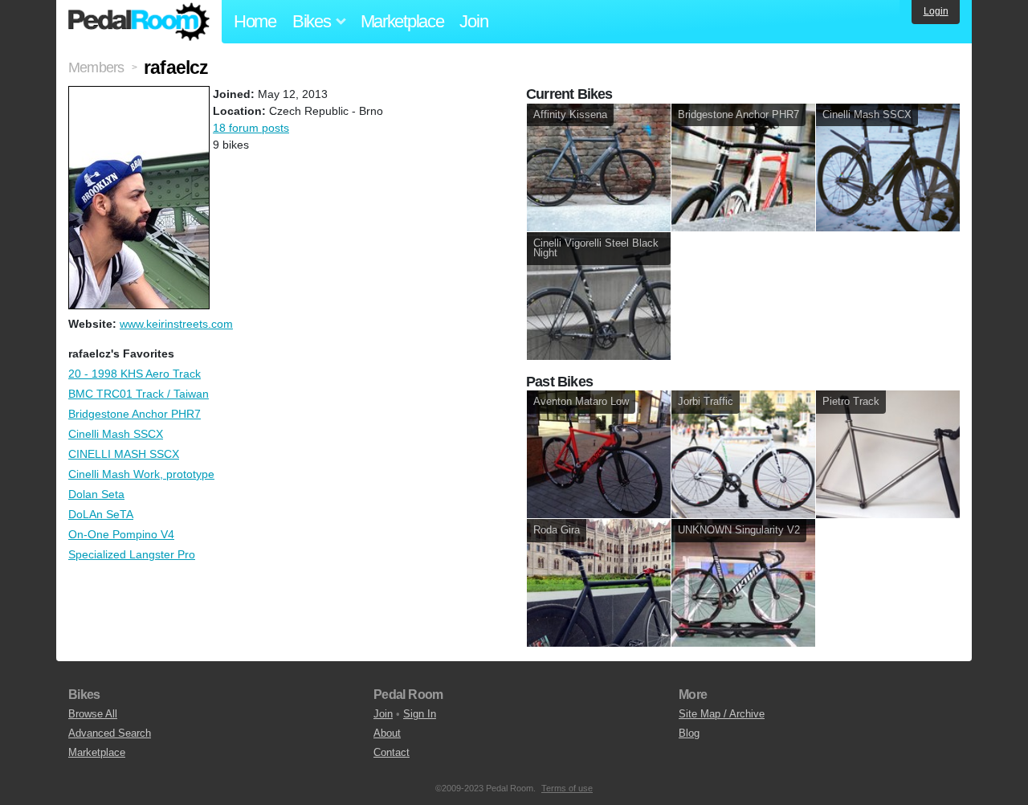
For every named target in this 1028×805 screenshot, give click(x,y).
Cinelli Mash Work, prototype (141, 474)
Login (936, 11)
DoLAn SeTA (100, 514)
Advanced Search (109, 733)
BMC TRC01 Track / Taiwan (138, 393)
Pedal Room (139, 21)
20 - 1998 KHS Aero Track (134, 373)
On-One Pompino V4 (121, 534)
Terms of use (567, 788)
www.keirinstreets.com (176, 323)
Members (96, 67)
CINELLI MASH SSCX (123, 453)
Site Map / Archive (722, 714)
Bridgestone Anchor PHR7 (134, 413)
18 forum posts (251, 127)
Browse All (92, 714)
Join (473, 21)
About (387, 733)
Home (255, 21)
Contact (391, 752)
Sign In (419, 714)
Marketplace (402, 21)
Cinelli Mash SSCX (115, 433)
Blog (689, 733)
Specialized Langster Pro (131, 554)
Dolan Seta (96, 494)
